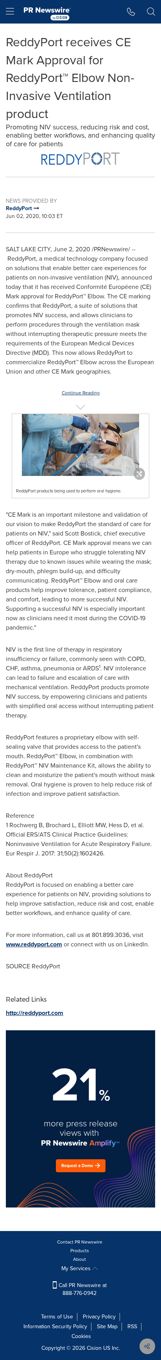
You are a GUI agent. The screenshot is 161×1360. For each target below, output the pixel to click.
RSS (132, 1326)
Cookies (81, 1336)
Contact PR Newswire (79, 1242)
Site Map (107, 1326)
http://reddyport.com (34, 1012)
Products (79, 1250)
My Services (76, 1268)
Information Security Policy (55, 1326)
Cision (94, 1348)
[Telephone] (131, 12)
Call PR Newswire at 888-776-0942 (82, 1289)
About (79, 1259)
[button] (80, 158)
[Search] (151, 12)
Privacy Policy (99, 1317)
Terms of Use (57, 1317)
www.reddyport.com (34, 944)
